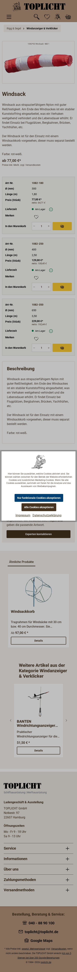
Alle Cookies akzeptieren (39, 507)
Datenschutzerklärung (47, 515)
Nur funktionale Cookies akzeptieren (39, 497)
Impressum (23, 515)
